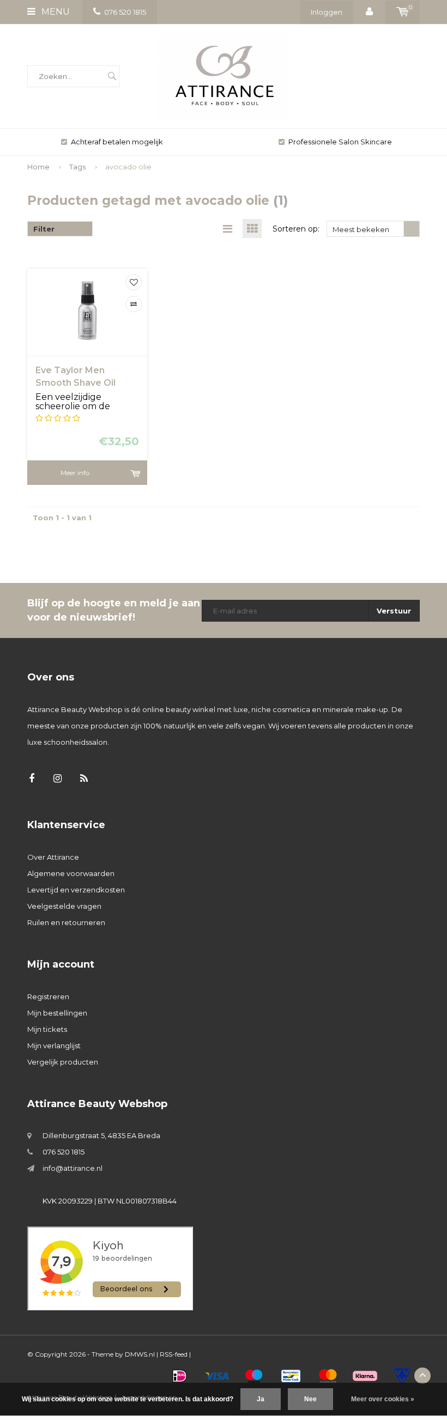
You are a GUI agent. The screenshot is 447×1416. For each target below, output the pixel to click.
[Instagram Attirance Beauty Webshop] (57, 779)
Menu (54, 12)
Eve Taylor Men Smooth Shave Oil (75, 376)
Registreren (48, 996)
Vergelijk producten (62, 1062)
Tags (77, 166)
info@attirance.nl (72, 1168)
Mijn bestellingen (57, 1012)
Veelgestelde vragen (64, 906)
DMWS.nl (140, 1354)
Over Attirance (53, 857)
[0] (402, 12)
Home (38, 166)
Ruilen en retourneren (66, 922)
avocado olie (128, 166)
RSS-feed (174, 1354)
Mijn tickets (47, 1029)
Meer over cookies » (382, 1399)
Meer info (75, 473)
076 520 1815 (125, 12)
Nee (310, 1399)
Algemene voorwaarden (70, 873)
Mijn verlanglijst (54, 1045)
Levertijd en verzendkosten (76, 889)
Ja (260, 1399)
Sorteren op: (296, 229)
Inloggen (326, 12)
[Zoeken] (112, 76)
